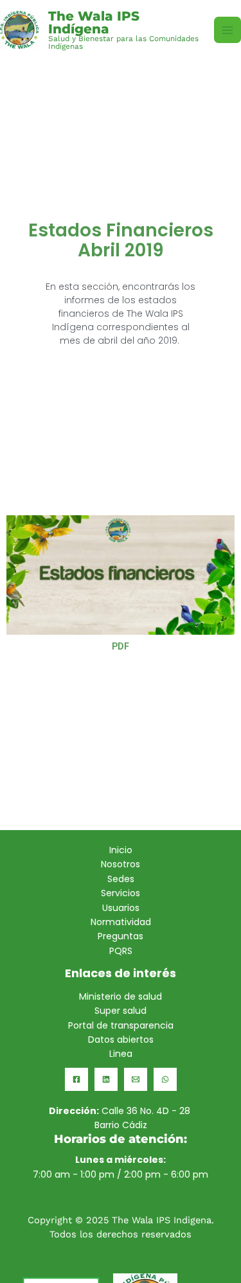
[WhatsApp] (165, 1079)
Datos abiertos (121, 1039)
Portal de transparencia (121, 1025)
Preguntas (120, 936)
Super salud (120, 1010)
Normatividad (121, 922)
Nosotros (120, 864)
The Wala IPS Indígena (93, 22)
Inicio (120, 850)
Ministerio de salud (120, 996)
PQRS (120, 950)
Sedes (120, 878)
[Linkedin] (106, 1079)
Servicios (120, 893)
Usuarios (120, 907)
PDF (120, 646)
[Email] (135, 1079)
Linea (120, 1053)
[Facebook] (76, 1079)
